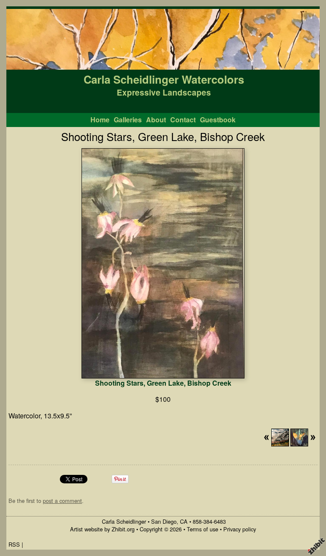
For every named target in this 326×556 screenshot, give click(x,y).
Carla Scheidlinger (124, 521)
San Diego (164, 521)
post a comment (62, 501)
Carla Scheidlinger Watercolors (164, 79)
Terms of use (202, 529)
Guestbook (218, 119)
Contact (183, 119)
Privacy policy (239, 529)
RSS (14, 544)
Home (100, 119)
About (156, 119)
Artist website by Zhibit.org (102, 529)
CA (184, 521)
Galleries (128, 119)
